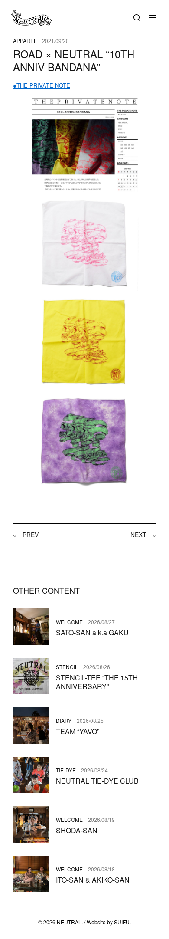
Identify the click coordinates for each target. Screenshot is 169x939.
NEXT (143, 534)
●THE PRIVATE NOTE (41, 85)
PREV (26, 534)
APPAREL (25, 40)
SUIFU (122, 922)
